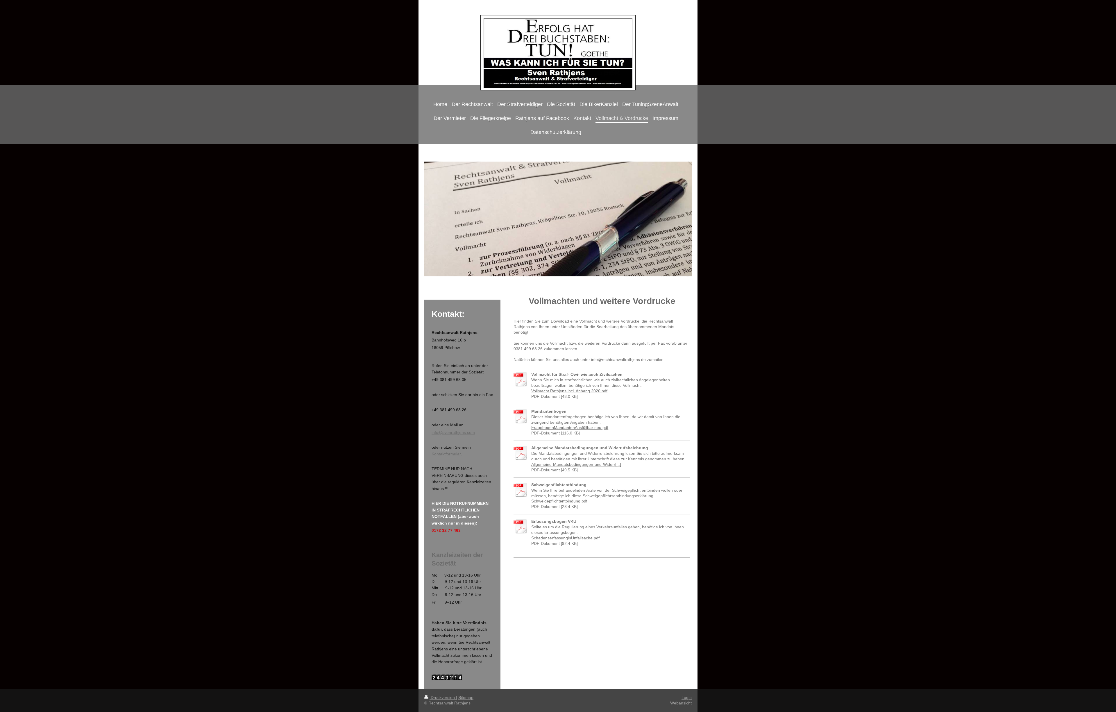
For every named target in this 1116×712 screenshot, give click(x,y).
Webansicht (681, 703)
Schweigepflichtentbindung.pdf (559, 501)
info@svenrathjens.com (453, 432)
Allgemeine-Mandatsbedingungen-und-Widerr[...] (576, 464)
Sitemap (465, 697)
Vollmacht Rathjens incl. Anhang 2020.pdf (569, 391)
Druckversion (443, 697)
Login (687, 697)
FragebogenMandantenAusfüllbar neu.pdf (569, 427)
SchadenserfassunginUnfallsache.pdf (565, 538)
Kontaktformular (446, 454)
